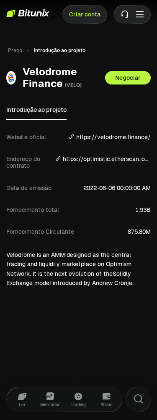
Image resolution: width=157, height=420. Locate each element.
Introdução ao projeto (36, 110)
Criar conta (84, 14)
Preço (15, 50)
